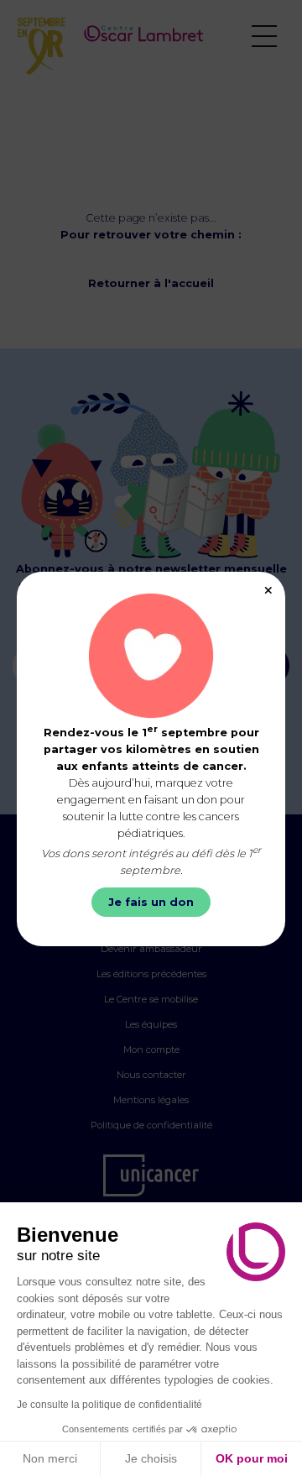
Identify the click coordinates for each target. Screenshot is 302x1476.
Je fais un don (151, 902)
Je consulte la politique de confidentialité (109, 1405)
